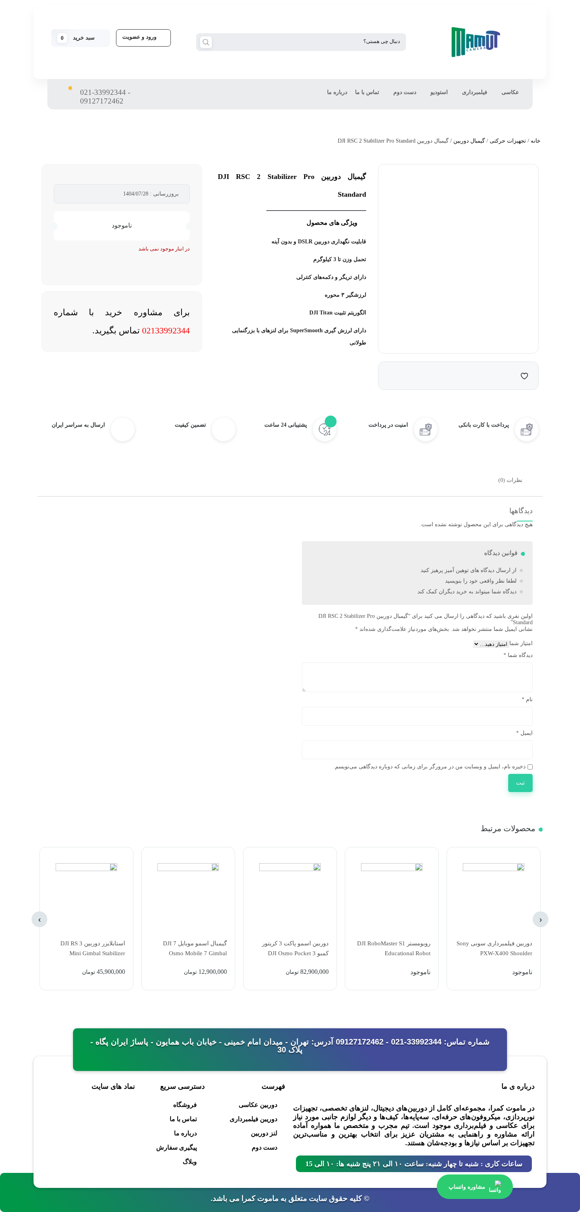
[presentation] (540, 919)
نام (527, 699)
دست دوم (404, 92)
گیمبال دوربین (469, 141)
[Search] (206, 41)
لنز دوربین (264, 1133)
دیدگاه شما (518, 655)
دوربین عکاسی (258, 1104)
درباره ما (337, 92)
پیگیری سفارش (176, 1147)
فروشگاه (185, 1104)
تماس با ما (367, 92)
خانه (536, 141)
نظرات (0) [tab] (510, 480)
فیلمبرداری (474, 92)
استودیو (439, 92)
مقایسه (508, 375)
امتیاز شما (521, 643)
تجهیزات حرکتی (508, 141)
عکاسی (510, 92)
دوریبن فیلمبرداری (253, 1119)
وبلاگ (190, 1161)
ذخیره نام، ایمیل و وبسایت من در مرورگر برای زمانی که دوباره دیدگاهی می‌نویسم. (429, 767)
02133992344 (166, 330)
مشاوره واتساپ (467, 1187)
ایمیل (524, 733)
